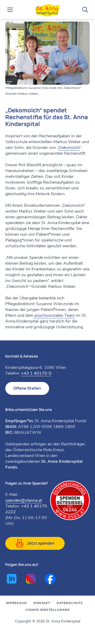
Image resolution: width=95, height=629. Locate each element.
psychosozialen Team (54, 315)
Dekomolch (69, 147)
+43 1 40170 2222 (26, 509)
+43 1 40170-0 (36, 373)
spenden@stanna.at (23, 500)
